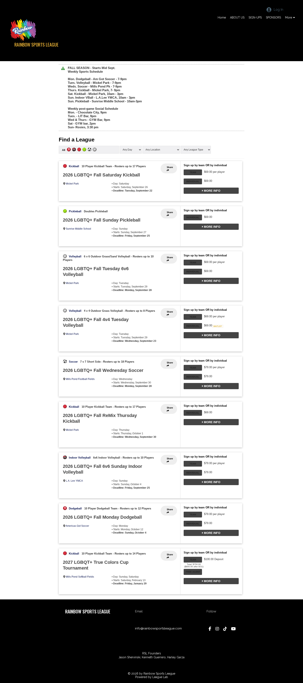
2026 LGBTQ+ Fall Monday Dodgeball (102, 517)
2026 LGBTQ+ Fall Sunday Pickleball (101, 220)
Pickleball (75, 211)
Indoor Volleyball (80, 457)
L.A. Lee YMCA (74, 480)
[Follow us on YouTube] (233, 629)
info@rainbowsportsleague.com (158, 628)
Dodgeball (75, 508)
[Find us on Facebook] (210, 629)
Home (222, 17)
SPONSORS (273, 17)
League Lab (160, 677)
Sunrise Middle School (78, 228)
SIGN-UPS (255, 17)
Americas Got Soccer (77, 525)
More (288, 17)
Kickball (74, 166)
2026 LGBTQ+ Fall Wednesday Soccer (103, 370)
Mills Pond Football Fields (80, 379)
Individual (192, 181)
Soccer (73, 361)
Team (193, 172)
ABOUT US (237, 17)
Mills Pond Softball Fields (80, 576)
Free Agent (193, 572)
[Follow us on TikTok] (225, 629)
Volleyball (75, 256)
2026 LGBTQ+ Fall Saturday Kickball (101, 174)
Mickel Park (72, 183)
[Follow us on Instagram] (217, 629)
